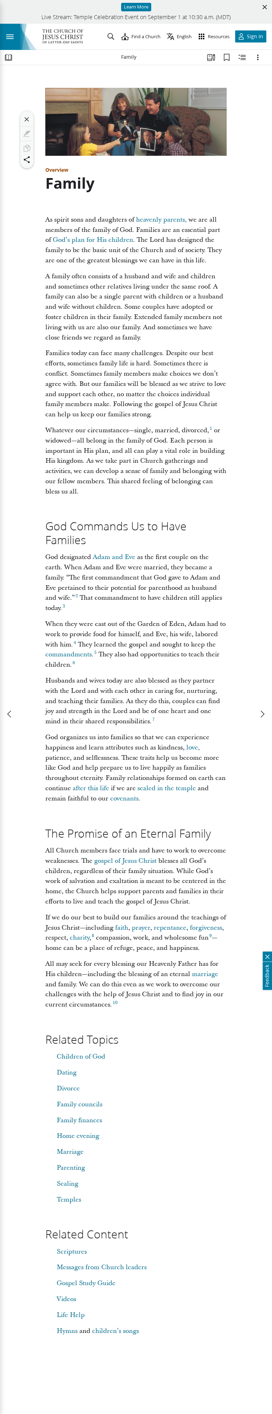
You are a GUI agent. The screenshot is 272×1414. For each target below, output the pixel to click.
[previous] (10, 714)
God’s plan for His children (93, 239)
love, (193, 747)
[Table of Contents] (8, 57)
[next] (262, 714)
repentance (170, 927)
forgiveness (206, 927)
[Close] (27, 119)
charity (79, 937)
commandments (68, 654)
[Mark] (27, 133)
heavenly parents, (161, 219)
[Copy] (27, 148)
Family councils (79, 1104)
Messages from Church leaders (102, 1267)
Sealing (67, 1183)
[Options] (258, 57)
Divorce (68, 1088)
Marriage (70, 1151)
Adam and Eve (114, 557)
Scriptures (72, 1251)
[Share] (27, 159)
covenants (124, 798)
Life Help (71, 1315)
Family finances (79, 1120)
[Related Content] (242, 57)
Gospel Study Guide (86, 1283)
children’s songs (115, 1331)
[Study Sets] (211, 57)
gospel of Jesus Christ (125, 860)
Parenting (71, 1167)
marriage (205, 974)
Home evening (78, 1135)
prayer (141, 927)
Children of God (81, 1056)
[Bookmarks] (227, 57)
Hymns (67, 1331)
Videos (66, 1299)
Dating (66, 1072)
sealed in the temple (166, 788)
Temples (69, 1199)
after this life (91, 788)
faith (121, 927)
